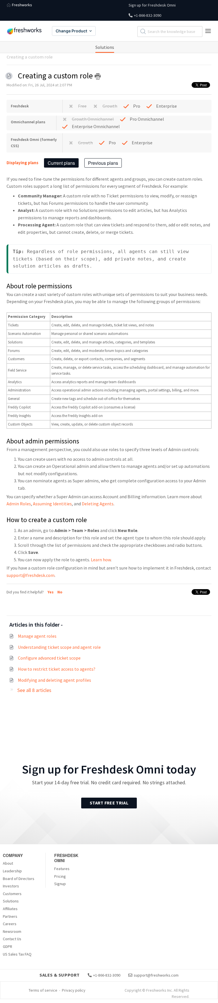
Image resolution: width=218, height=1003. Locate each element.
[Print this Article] (98, 76)
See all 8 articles (34, 690)
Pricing (60, 876)
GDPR (7, 946)
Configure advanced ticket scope (49, 658)
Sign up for (152, 5)
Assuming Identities (52, 503)
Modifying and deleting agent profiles (54, 680)
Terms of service (43, 990)
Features (62, 868)
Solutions (104, 47)
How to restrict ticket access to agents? (56, 669)
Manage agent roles (37, 636)
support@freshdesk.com (30, 575)
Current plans (61, 163)
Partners (10, 916)
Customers (12, 893)
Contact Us (12, 938)
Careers (9, 923)
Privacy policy (73, 990)
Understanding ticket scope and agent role (59, 647)
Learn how (101, 559)
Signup (60, 883)
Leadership (12, 870)
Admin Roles (19, 503)
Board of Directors (18, 878)
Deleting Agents (98, 503)
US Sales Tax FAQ (17, 954)
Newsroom (12, 931)
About (8, 863)
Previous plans (103, 163)
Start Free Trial (109, 803)
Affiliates (10, 908)
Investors (11, 886)
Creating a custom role (30, 57)
